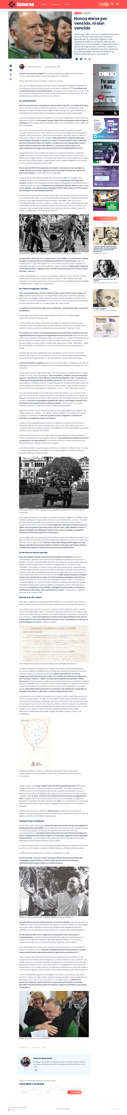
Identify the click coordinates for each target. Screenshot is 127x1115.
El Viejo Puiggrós (99, 309)
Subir (115, 1109)
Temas (44, 4)
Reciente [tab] (106, 223)
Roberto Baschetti (35, 67)
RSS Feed (23, 1107)
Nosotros (67, 4)
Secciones (55, 4)
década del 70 (23, 1047)
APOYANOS (103, 4)
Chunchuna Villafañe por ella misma (104, 280)
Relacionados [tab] (105, 218)
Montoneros (36, 1047)
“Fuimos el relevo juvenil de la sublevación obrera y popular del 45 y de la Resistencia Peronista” (105, 248)
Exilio (44, 1047)
